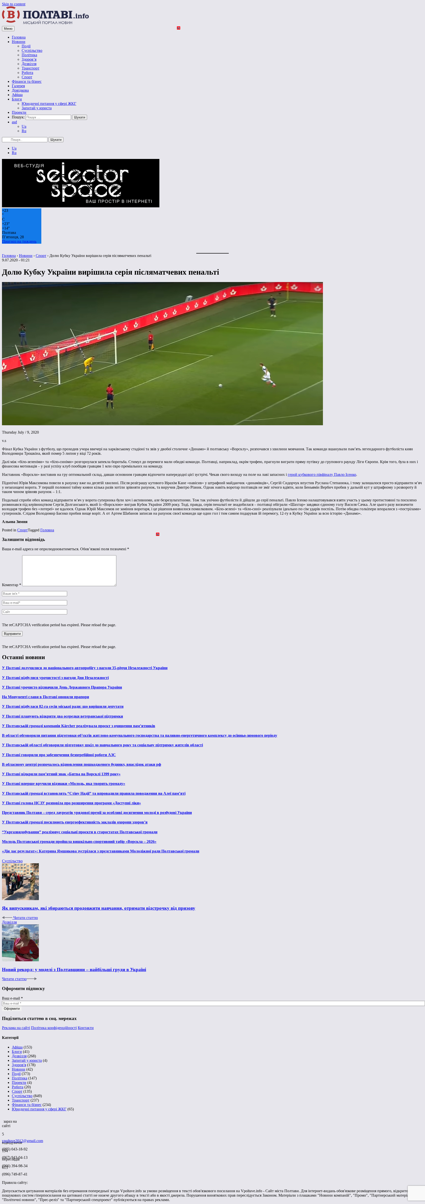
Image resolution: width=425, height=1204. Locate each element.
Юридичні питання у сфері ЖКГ (49, 103)
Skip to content (13, 4)
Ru (24, 131)
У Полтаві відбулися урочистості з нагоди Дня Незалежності (55, 678)
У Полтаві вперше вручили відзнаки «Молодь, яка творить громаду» (63, 783)
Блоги (17, 99)
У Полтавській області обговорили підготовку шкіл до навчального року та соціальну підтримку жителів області (102, 745)
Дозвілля (29, 64)
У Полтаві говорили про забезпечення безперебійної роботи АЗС (59, 755)
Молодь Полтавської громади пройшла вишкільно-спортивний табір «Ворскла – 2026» (79, 841)
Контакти (86, 1028)
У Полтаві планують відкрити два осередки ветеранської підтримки (62, 716)
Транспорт (30, 68)
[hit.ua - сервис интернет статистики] (2, 1120)
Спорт (27, 77)
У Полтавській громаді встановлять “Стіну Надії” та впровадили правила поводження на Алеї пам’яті (93, 793)
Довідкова (20, 90)
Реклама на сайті (16, 1028)
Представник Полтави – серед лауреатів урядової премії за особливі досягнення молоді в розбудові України (97, 812)
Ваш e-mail (12, 998)
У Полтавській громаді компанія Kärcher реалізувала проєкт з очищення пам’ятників (78, 726)
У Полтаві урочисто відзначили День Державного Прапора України (62, 687)
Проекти (19, 112)
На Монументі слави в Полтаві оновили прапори (45, 697)
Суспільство (32, 50)
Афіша (17, 95)
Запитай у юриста (37, 108)
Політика (29, 55)
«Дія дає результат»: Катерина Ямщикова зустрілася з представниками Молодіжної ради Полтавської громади (100, 851)
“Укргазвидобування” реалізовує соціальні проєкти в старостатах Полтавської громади (79, 832)
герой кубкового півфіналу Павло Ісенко (322, 474)
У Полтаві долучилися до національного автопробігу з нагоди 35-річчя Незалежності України (84, 668)
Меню (8, 28)
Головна (19, 37)
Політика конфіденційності (54, 1028)
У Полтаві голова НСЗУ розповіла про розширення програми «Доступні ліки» (71, 803)
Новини (18, 42)
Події (26, 46)
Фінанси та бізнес (27, 81)
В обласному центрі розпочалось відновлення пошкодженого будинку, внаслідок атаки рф (81, 764)
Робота (27, 73)
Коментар (11, 585)
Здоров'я (19, 1065)
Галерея (18, 86)
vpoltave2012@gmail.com (22, 1141)
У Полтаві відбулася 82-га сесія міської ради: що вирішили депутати (62, 706)
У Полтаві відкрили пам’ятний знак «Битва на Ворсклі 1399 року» (61, 774)
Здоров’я (29, 59)
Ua (24, 126)
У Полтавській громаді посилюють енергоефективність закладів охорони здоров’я (75, 822)
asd (14, 122)
